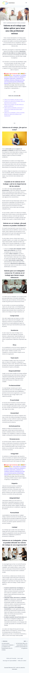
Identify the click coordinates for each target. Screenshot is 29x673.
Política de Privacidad (11, 658)
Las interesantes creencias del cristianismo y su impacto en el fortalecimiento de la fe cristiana (7, 645)
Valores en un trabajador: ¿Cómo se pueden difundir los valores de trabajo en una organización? (14, 114)
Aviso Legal (20, 658)
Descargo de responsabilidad (9, 660)
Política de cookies (22, 660)
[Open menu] (26, 3)
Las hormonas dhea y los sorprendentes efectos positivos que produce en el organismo (21, 645)
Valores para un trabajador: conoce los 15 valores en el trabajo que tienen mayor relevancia (13, 109)
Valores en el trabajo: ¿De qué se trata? (13, 99)
